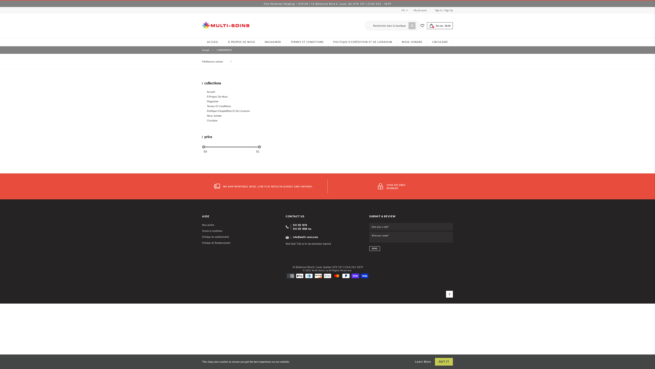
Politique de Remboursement (216, 242)
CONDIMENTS (224, 50)
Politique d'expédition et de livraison (228, 110)
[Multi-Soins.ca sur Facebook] (449, 294)
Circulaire (212, 120)
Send (375, 248)
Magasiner (213, 101)
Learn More (423, 361)
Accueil (205, 50)
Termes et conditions (219, 106)
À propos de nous (217, 96)
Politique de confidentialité (215, 236)
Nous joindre (214, 115)
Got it (444, 361)
